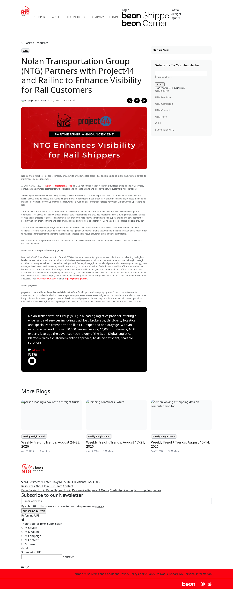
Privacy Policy (128, 574)
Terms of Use (81, 574)
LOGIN (114, 17)
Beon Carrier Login (33, 490)
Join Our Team (53, 486)
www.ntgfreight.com (46, 278)
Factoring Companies (147, 490)
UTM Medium (163, 97)
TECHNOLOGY (76, 17)
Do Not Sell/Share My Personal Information (184, 574)
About (39, 486)
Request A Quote (98, 490)
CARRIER (56, 17)
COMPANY (98, 17)
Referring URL (30, 515)
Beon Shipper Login (58, 490)
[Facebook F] (25, 567)
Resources (28, 486)
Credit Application (121, 490)
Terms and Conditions (105, 574)
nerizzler (68, 557)
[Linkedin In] (22, 567)
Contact (68, 486)
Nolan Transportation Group (58, 185)
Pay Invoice (79, 490)
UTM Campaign (164, 103)
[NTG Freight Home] (210, 584)
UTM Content (162, 110)
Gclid (158, 123)
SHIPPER (40, 17)
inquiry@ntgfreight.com (76, 278)
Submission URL (164, 129)
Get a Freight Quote (176, 14)
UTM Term (161, 116)
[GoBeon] (190, 584)
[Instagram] (28, 567)
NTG (43, 100)
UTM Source (162, 91)
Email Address (163, 77)
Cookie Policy (146, 574)
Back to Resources (36, 43)
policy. (100, 506)
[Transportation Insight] (203, 584)
